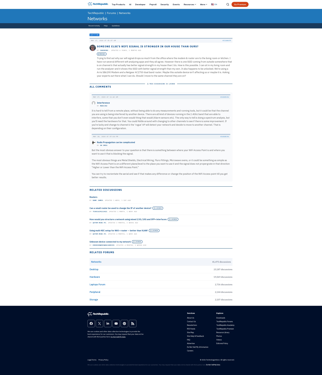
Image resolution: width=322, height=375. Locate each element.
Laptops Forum (97, 284)
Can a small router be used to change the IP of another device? (120, 208)
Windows (101, 54)
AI (130, 4)
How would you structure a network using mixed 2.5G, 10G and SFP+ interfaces (128, 219)
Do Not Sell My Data (118, 337)
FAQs (106, 26)
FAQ (188, 340)
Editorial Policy (222, 343)
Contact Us (191, 321)
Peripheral (95, 292)
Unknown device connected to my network (110, 241)
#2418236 (224, 136)
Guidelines (116, 26)
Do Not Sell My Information (197, 347)
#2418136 (224, 97)
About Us (190, 318)
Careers (190, 351)
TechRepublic (96, 13)
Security (164, 4)
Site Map (190, 332)
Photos (219, 336)
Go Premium (240, 4)
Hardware (95, 276)
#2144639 (227, 40)
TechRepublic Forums (224, 321)
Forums (111, 13)
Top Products (118, 4)
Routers (93, 197)
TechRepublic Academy (225, 325)
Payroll (153, 4)
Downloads (220, 318)
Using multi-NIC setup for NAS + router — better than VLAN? (119, 230)
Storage (94, 299)
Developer (140, 4)
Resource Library (222, 332)
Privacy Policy (103, 360)
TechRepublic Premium (225, 329)
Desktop (94, 269)
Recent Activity (94, 26)
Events (176, 4)
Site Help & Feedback (195, 336)
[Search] (228, 4)
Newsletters (192, 325)
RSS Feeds (191, 329)
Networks (124, 13)
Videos (219, 340)
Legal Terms (92, 360)
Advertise (191, 343)
